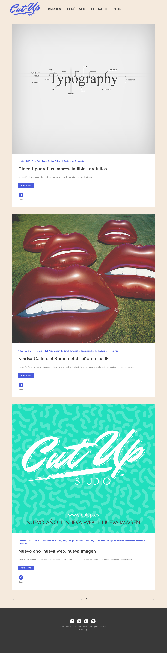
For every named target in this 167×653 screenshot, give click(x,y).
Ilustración (85, 351)
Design (51, 161)
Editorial (59, 161)
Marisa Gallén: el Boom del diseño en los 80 (64, 358)
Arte (51, 351)
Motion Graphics (108, 541)
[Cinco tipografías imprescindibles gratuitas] (83, 89)
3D (39, 541)
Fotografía (74, 351)
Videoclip (22, 543)
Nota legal (83, 630)
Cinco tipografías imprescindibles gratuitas (62, 168)
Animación (56, 541)
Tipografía (79, 161)
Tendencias (69, 161)
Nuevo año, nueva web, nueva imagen (57, 551)
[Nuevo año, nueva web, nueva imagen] (83, 468)
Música (120, 541)
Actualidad (41, 161)
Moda (94, 351)
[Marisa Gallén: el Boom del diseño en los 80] (83, 278)
